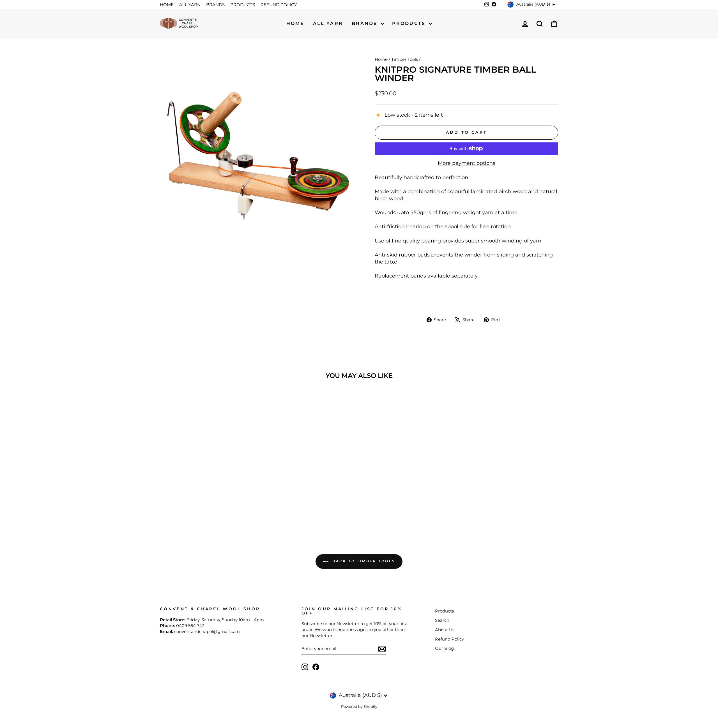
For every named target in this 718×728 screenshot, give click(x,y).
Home (295, 23)
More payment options (466, 163)
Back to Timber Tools (363, 561)
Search (442, 620)
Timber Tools (404, 59)
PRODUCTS (242, 4)
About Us (444, 629)
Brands (365, 23)
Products (410, 23)
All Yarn (328, 23)
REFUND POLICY (279, 4)
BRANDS (215, 4)
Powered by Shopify (359, 706)
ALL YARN (190, 4)
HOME (167, 4)
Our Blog (444, 648)
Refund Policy (449, 639)
